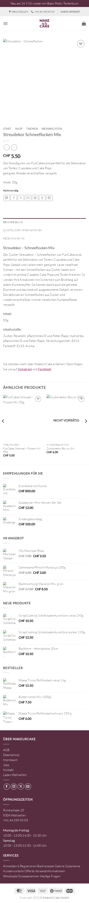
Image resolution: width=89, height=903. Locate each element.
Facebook (44, 369)
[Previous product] (14, 147)
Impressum (10, 760)
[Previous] (3, 429)
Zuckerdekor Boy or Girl (60, 448)
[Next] (85, 429)
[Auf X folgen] (21, 786)
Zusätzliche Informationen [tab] (22, 230)
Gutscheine (72, 866)
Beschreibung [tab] (13, 222)
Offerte (29, 871)
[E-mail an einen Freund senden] (28, 198)
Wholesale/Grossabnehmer (21, 876)
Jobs (6, 765)
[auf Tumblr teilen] (42, 198)
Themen (32, 128)
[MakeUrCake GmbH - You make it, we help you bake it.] (44, 23)
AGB (6, 750)
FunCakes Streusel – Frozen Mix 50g (22, 450)
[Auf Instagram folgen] (14, 786)
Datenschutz (11, 755)
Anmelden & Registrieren (20, 866)
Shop (18, 128)
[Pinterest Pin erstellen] (35, 198)
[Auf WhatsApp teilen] (7, 198)
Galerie (60, 866)
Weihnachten (52, 128)
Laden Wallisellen (14, 775)
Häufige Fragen (50, 876)
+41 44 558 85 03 (15, 820)
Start (7, 128)
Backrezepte (45, 866)
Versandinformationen (50, 871)
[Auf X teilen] (21, 198)
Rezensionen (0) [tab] (14, 238)
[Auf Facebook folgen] (7, 786)
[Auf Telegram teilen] (49, 198)
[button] (5, 23)
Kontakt (8, 770)
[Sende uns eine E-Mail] (28, 786)
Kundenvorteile (13, 871)
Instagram (25, 369)
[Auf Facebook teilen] (14, 198)
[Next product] (7, 147)
